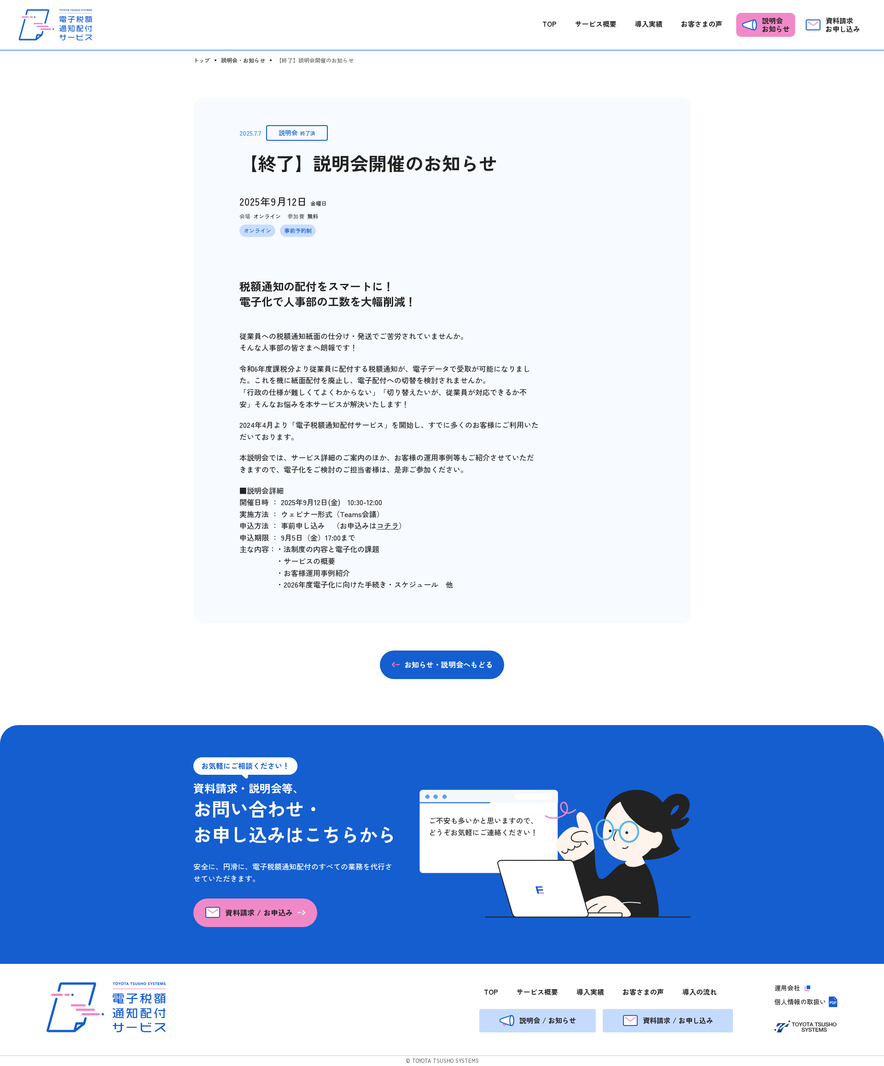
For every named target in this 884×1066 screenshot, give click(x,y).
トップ (201, 60)
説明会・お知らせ (243, 60)
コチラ (388, 525)
